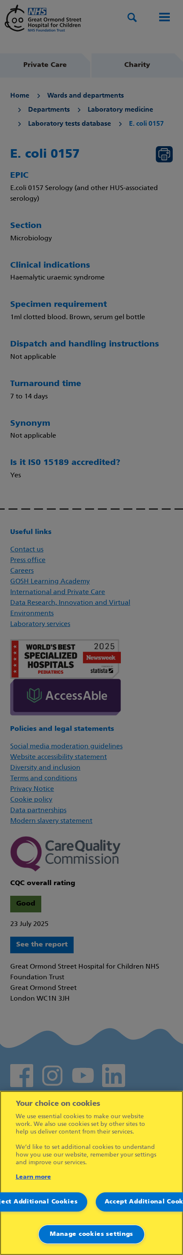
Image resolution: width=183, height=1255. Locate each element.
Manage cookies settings (91, 1234)
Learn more (33, 1177)
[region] (91, 1173)
